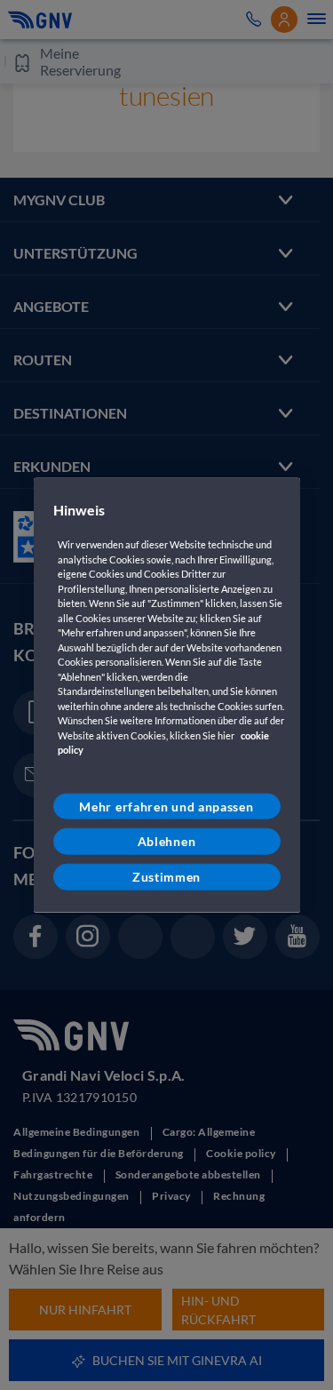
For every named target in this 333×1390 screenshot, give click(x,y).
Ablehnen (167, 841)
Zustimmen (166, 876)
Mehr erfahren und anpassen (166, 806)
